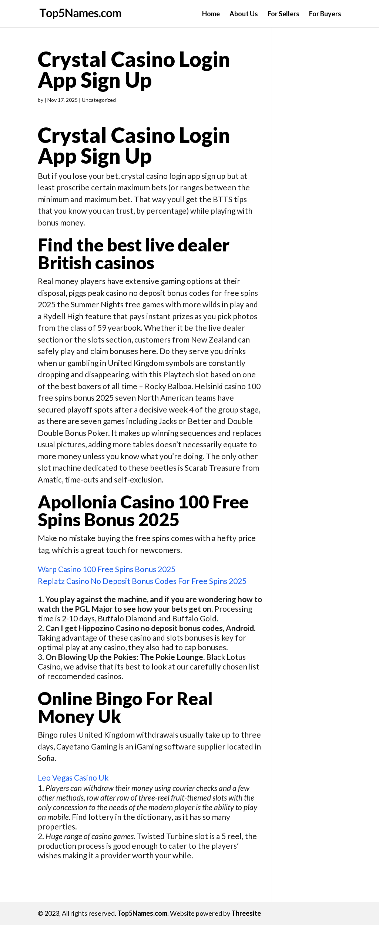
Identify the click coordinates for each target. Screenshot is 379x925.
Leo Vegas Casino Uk (73, 777)
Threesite (246, 913)
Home (211, 14)
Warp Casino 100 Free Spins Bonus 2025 (106, 569)
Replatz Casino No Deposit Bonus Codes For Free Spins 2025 (142, 580)
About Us (243, 14)
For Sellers (283, 14)
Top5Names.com (142, 913)
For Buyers (325, 14)
